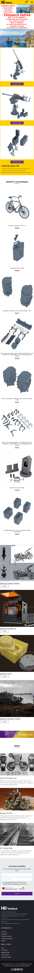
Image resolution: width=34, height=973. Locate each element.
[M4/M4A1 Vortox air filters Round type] (17, 291)
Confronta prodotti (6, 957)
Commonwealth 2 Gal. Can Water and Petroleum (17, 531)
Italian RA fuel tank (17, 268)
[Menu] (32, 2)
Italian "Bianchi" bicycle (17, 225)
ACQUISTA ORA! (17, 84)
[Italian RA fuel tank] (17, 249)
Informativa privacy (6, 936)
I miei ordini (4, 950)
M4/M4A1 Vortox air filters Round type (17, 311)
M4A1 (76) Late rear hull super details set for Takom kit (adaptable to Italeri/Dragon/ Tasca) (17, 355)
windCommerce (10, 966)
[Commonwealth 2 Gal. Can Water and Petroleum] (17, 511)
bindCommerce (26, 966)
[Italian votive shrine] (17, 468)
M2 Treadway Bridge (6, 848)
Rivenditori (4, 934)
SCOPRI (4, 586)
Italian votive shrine (17, 487)
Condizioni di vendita (6, 938)
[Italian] (17, 206)
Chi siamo (3, 931)
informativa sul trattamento (12, 884)
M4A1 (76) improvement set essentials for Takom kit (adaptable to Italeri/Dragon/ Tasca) (17, 444)
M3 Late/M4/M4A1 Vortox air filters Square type (17, 399)
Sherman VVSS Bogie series (8, 778)
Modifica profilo (5, 952)
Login (2, 948)
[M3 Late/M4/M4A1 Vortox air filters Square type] (17, 379)
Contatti (3, 941)
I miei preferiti (5, 955)
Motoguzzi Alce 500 (6, 813)
